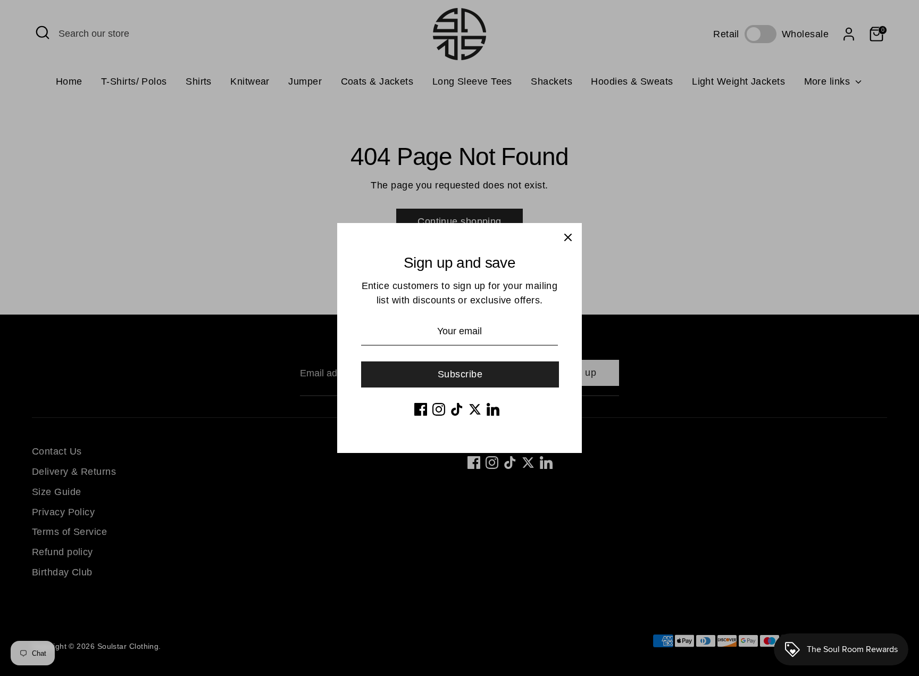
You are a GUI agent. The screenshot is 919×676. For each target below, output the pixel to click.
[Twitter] (475, 409)
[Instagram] (438, 409)
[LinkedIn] (493, 409)
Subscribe (460, 374)
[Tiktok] (456, 409)
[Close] (568, 237)
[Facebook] (420, 409)
